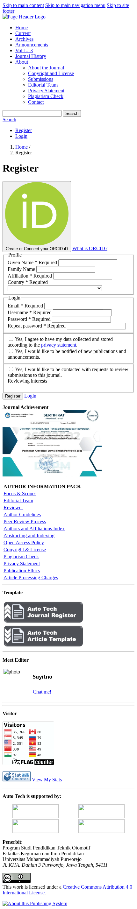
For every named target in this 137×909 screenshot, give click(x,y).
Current (23, 33)
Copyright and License (51, 73)
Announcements (31, 44)
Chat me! (42, 691)
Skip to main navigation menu (75, 5)
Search (71, 113)
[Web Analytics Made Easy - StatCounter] (17, 779)
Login (21, 136)
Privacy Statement (46, 90)
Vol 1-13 (24, 50)
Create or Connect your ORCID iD (37, 248)
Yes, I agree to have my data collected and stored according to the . (60, 342)
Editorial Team (43, 85)
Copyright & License (25, 549)
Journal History (30, 56)
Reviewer (13, 507)
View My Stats (47, 779)
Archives (24, 39)
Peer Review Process (25, 521)
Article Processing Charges (31, 577)
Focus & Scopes (20, 493)
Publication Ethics (22, 570)
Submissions (40, 79)
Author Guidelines (22, 514)
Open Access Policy (24, 542)
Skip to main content (23, 5)
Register (23, 130)
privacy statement (58, 345)
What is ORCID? (89, 248)
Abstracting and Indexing (29, 535)
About (21, 62)
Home (21, 27)
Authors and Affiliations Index (34, 528)
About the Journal (46, 67)
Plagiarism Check (45, 96)
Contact (36, 102)
